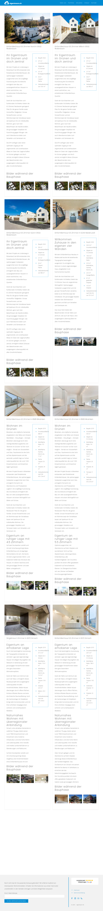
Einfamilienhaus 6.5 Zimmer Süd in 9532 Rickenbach (24, 234)
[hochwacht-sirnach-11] (27, 775)
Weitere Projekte (13, 846)
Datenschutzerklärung (79, 893)
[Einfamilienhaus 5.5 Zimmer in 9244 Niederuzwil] (75, 201)
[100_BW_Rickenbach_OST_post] (41, 182)
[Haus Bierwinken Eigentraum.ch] (61, 796)
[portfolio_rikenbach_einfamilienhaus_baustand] (13, 182)
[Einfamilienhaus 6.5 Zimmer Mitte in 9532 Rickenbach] (75, 14)
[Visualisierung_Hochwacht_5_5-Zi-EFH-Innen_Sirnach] (75, 796)
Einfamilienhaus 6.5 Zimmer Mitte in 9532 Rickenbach (72, 47)
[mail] (78, 898)
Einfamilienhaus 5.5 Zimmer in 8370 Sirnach (73, 638)
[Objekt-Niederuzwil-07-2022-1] (61, 338)
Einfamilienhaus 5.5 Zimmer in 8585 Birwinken (74, 419)
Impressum (77, 890)
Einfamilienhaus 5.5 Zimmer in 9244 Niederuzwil (75, 233)
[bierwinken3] (41, 582)
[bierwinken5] (13, 582)
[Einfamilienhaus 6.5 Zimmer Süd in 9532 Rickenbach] (27, 201)
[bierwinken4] (27, 582)
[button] (8, 186)
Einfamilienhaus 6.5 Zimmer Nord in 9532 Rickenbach (24, 47)
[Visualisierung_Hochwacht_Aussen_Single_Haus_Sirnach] (13, 775)
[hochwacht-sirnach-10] (41, 775)
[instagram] (75, 898)
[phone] (81, 898)
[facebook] (72, 898)
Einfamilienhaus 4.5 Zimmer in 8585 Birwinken (26, 419)
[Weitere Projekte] (27, 814)
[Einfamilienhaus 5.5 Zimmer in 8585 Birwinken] (75, 387)
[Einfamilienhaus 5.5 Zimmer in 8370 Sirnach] (75, 606)
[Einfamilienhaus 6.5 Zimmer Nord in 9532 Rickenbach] (27, 14)
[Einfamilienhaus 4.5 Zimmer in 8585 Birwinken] (27, 387)
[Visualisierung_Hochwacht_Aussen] (89, 796)
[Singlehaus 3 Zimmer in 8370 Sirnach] (27, 606)
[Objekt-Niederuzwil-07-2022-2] (75, 338)
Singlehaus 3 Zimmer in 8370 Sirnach (22, 638)
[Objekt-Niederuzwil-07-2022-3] (89, 338)
